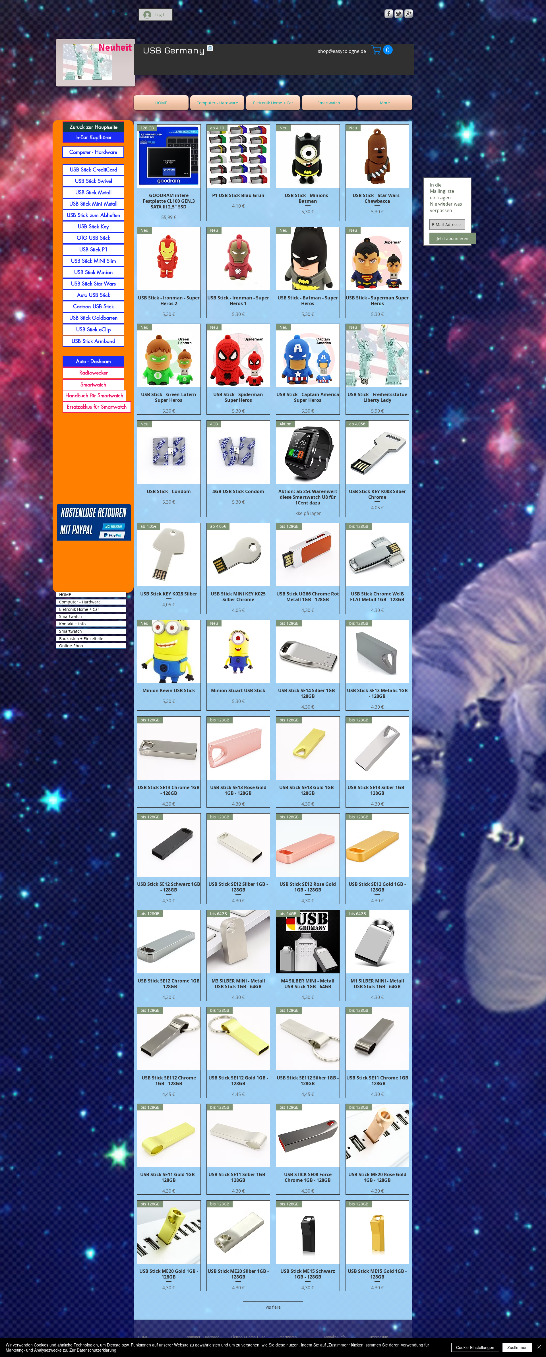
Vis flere (273, 1307)
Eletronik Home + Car (79, 609)
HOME (65, 594)
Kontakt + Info (72, 623)
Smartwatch (70, 616)
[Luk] (539, 1347)
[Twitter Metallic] (398, 13)
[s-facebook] (388, 13)
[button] (383, 50)
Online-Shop (71, 645)
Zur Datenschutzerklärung (92, 1350)
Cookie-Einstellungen (475, 1347)
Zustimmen (517, 1347)
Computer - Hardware (80, 602)
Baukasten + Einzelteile (81, 638)
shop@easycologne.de (342, 51)
